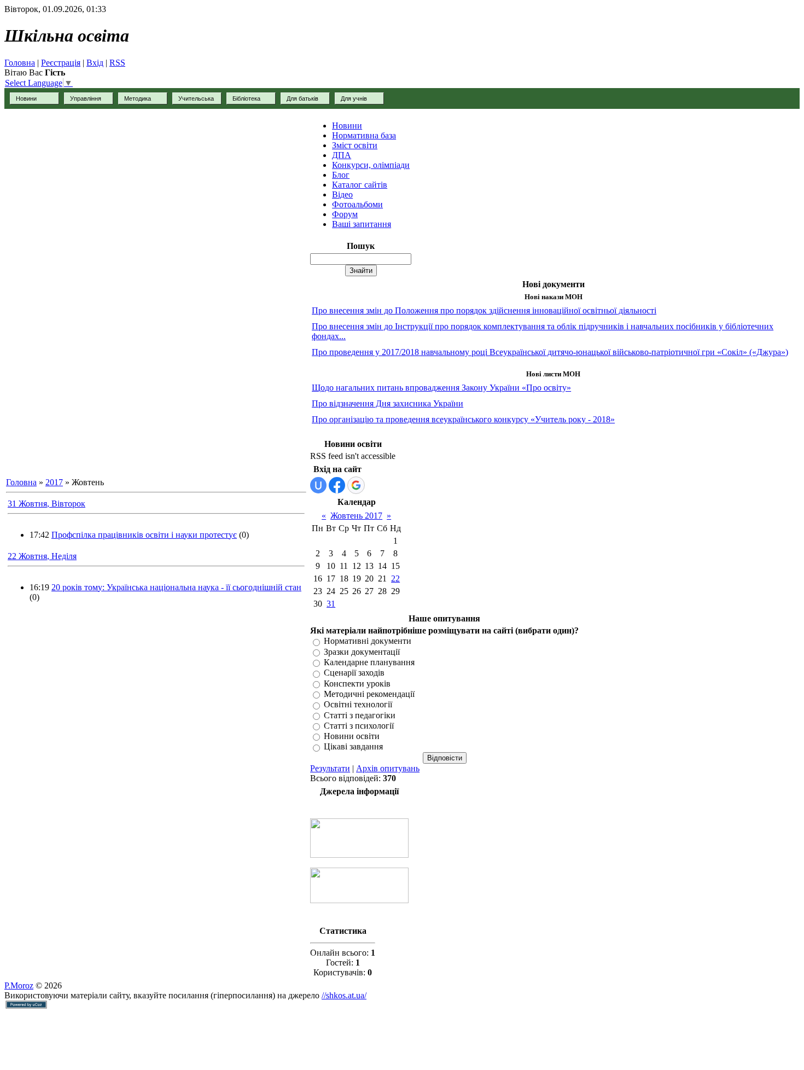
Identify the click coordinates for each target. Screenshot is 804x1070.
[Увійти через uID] (318, 485)
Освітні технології (358, 705)
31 (331, 603)
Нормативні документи (367, 641)
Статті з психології (359, 725)
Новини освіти (352, 736)
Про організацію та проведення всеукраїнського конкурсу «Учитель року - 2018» (463, 419)
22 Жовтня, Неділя (42, 556)
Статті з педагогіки (359, 715)
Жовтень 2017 (356, 515)
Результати (330, 768)
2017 (54, 482)
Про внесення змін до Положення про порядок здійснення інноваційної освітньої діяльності (484, 310)
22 (395, 578)
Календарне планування (369, 662)
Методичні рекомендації (369, 694)
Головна (19, 62)
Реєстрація (60, 62)
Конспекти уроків (357, 683)
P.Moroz (18, 985)
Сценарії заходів (354, 673)
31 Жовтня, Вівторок (46, 503)
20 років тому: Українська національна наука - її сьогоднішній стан (176, 587)
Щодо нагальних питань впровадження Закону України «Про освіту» (441, 387)
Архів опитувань (388, 768)
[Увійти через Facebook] (337, 485)
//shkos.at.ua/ (344, 995)
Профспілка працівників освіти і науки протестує (144, 534)
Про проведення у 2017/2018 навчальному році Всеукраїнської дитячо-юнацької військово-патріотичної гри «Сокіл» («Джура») (550, 352)
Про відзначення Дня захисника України (387, 403)
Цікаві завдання (353, 747)
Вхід (94, 62)
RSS (117, 62)
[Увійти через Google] (356, 485)
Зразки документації (362, 651)
